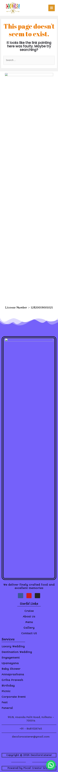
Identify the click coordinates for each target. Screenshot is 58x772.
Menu (29, 622)
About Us (29, 616)
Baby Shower (11, 668)
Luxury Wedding (13, 646)
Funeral (7, 707)
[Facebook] (20, 595)
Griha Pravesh (12, 679)
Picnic (6, 691)
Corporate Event (14, 696)
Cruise (29, 610)
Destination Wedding (17, 652)
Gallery (29, 627)
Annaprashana (13, 674)
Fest (5, 702)
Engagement (11, 657)
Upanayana (10, 663)
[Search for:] (29, 60)
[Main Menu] (51, 8)
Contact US (29, 633)
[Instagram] (37, 595)
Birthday (8, 685)
